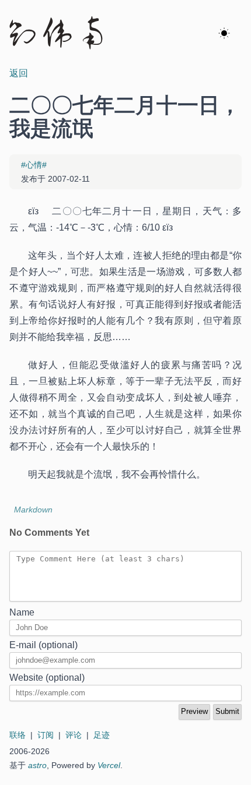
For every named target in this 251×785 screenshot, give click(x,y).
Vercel (108, 765)
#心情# (34, 164)
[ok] (224, 34)
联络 (17, 735)
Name (21, 612)
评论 (73, 735)
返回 (18, 73)
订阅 (45, 735)
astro (37, 765)
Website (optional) (47, 678)
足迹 (101, 735)
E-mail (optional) (43, 645)
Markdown (33, 509)
